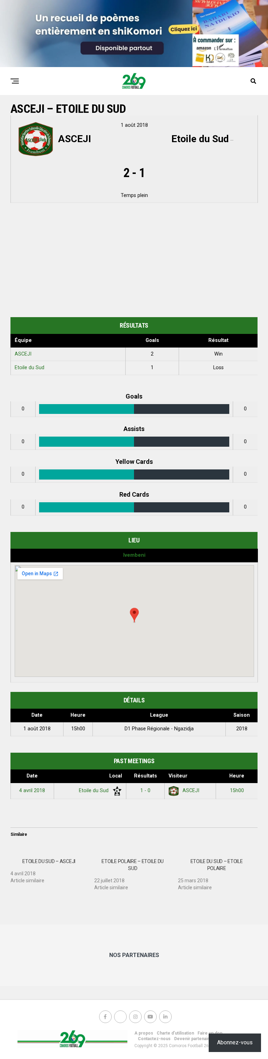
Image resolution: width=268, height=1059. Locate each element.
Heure (236, 776)
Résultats (145, 776)
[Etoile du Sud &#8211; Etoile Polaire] (220, 872)
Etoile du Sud (29, 368)
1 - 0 (145, 791)
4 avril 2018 (32, 791)
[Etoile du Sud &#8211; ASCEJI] (52, 868)
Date (32, 776)
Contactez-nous (154, 1038)
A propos (143, 1033)
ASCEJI (23, 354)
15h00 (237, 791)
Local (115, 776)
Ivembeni (134, 555)
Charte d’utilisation (175, 1033)
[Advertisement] (134, 261)
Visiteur (178, 776)
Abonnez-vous (235, 1042)
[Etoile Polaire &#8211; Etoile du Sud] (136, 872)
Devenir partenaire (193, 1038)
